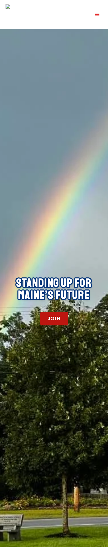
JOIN (54, 318)
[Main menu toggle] (97, 14)
